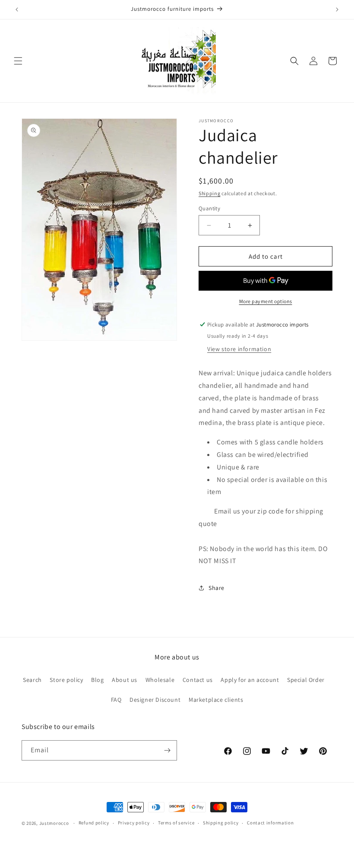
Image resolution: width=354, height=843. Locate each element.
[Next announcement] (337, 9)
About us (124, 680)
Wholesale (159, 680)
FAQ (116, 700)
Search (32, 680)
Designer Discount (155, 700)
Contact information (270, 823)
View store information (239, 349)
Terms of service (176, 823)
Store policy (66, 680)
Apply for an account (250, 680)
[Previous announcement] (16, 9)
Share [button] (216, 588)
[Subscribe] (167, 750)
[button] (18, 60)
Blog (97, 680)
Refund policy (94, 823)
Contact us (198, 680)
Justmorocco (54, 823)
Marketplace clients (216, 700)
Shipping (210, 193)
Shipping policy (221, 823)
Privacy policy (134, 823)
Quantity (209, 208)
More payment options (265, 301)
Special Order (306, 680)
